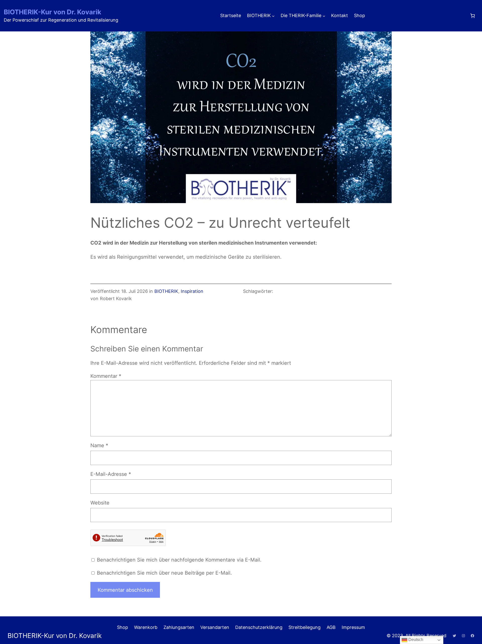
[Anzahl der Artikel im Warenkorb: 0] (472, 15)
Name (99, 445)
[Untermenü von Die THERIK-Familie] (324, 15)
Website (99, 503)
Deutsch (415, 639)
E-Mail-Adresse (110, 474)
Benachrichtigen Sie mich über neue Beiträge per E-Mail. (164, 573)
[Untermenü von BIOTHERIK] (273, 15)
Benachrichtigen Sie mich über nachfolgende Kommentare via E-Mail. (179, 560)
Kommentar (105, 376)
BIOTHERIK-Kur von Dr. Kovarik (52, 12)
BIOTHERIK (166, 291)
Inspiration (192, 291)
